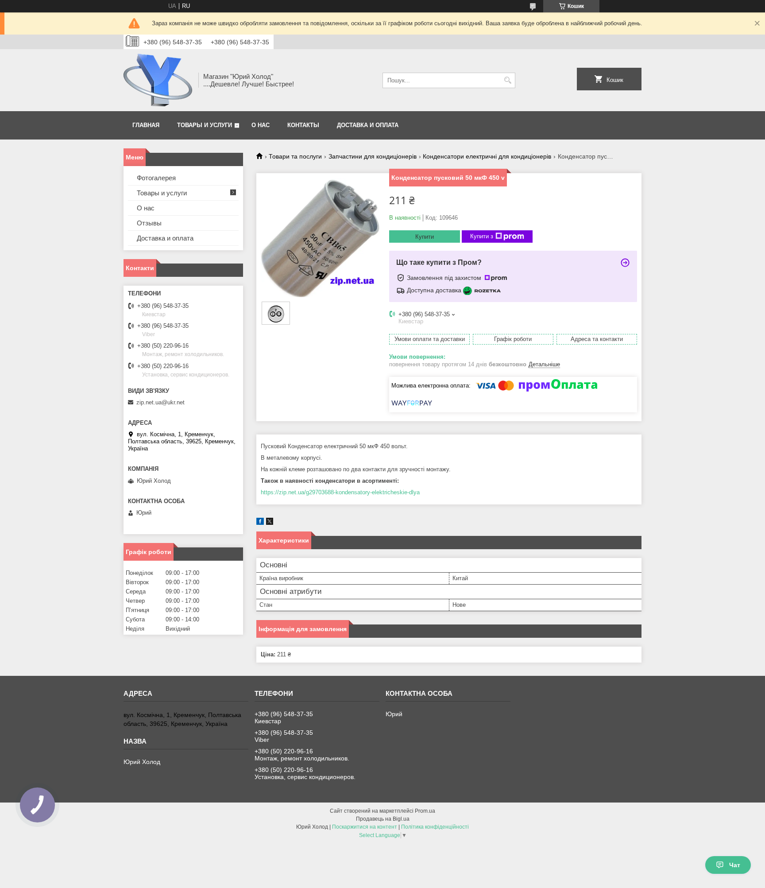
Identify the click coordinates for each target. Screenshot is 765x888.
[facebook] (260, 523)
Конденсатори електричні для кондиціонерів (487, 156)
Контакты (303, 125)
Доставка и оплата (367, 125)
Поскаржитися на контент (364, 827)
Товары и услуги (204, 125)
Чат (734, 865)
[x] (269, 523)
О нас (260, 125)
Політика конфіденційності (435, 827)
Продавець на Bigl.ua (383, 819)
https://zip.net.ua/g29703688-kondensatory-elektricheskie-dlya (340, 492)
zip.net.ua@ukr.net (160, 402)
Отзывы (149, 223)
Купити (424, 236)
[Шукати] (507, 80)
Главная (145, 125)
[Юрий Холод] (158, 80)
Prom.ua (425, 811)
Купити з (481, 236)
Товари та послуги (295, 156)
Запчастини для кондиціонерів (372, 156)
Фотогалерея (156, 178)
